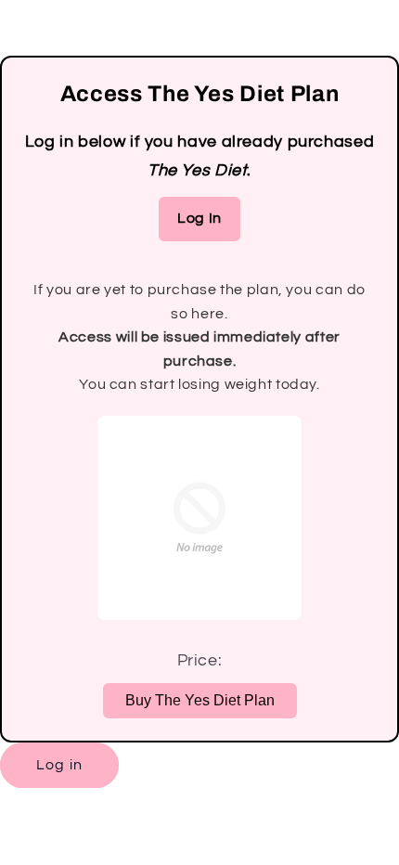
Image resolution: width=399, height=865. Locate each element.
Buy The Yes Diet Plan (200, 700)
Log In (199, 218)
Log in (59, 764)
